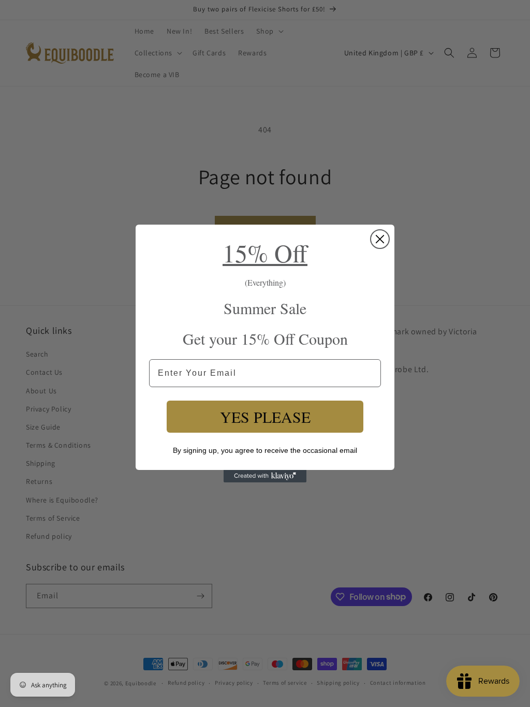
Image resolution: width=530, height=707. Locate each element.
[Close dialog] (380, 239)
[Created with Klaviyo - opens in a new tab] (265, 476)
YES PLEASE (265, 416)
